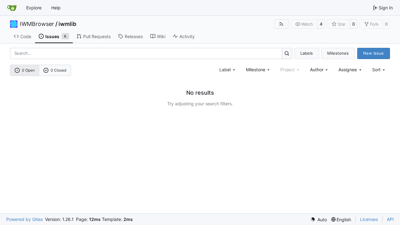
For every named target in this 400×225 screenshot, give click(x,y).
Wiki (161, 36)
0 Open (28, 70)
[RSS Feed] (281, 24)
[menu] (379, 69)
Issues (56, 36)
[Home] (12, 7)
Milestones (338, 53)
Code (25, 36)
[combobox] (227, 69)
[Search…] (287, 53)
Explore (34, 7)
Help (56, 7)
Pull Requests (97, 36)
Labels (306, 53)
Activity (187, 36)
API (390, 219)
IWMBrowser (37, 24)
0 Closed (58, 70)
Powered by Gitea (24, 219)
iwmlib (67, 24)
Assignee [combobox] (347, 69)
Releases (134, 36)
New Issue (373, 53)
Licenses (369, 219)
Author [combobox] (316, 69)
